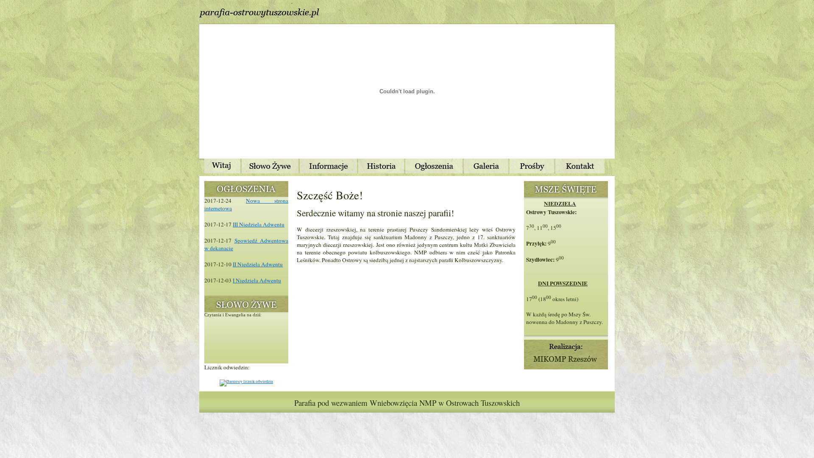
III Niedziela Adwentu (258, 224)
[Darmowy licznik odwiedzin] (246, 382)
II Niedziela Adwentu (258, 264)
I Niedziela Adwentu (257, 280)
